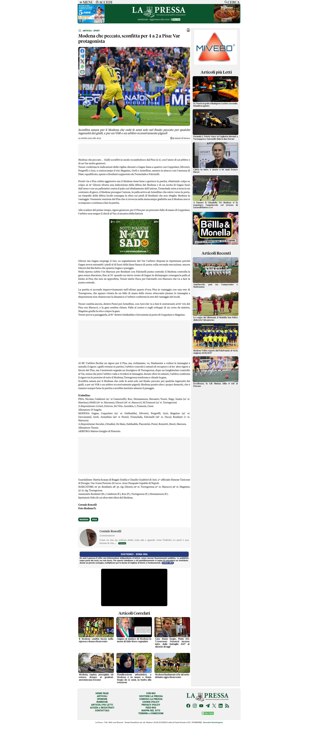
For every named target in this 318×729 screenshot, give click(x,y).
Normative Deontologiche (213, 722)
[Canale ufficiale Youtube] (201, 706)
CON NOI (151, 693)
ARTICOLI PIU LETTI (102, 704)
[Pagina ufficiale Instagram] (195, 706)
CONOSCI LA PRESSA (150, 699)
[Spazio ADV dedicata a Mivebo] (215, 64)
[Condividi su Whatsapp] (82, 67)
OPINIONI (102, 699)
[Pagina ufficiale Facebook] (188, 706)
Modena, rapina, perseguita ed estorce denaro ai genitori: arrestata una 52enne (96, 677)
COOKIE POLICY (150, 701)
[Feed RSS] (227, 706)
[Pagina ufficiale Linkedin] (221, 706)
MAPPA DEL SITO (150, 710)
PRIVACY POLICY (151, 704)
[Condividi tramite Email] (82, 72)
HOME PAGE (102, 693)
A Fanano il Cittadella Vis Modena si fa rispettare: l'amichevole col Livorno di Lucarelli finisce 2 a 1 (215, 205)
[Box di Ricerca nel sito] (225, 2)
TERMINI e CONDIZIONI (150, 713)
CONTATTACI (102, 710)
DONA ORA (167, 563)
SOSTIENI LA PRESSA (151, 696)
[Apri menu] (80, 2)
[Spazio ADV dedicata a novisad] (134, 253)
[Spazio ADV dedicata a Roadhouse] (227, 22)
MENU (88, 1)
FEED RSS (151, 707)
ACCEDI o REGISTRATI (102, 707)
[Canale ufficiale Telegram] (208, 706)
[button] (188, 31)
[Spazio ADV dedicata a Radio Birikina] (215, 245)
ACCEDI (105, 1)
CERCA (233, 1)
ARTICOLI (102, 696)
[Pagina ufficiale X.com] (214, 706)
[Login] (97, 1)
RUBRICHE (102, 701)
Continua (122, 543)
